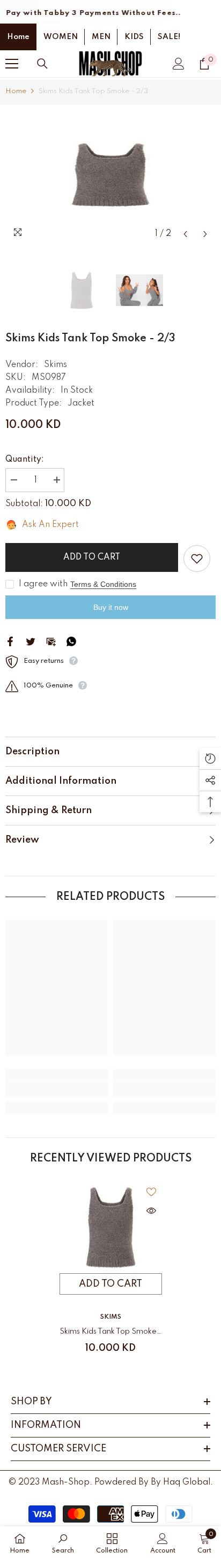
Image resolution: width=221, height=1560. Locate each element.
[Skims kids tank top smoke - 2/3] (111, 1227)
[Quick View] (151, 1211)
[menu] (11, 63)
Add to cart (91, 557)
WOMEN (60, 37)
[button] (185, 234)
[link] (56, 1089)
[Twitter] (30, 641)
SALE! (169, 37)
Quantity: (24, 459)
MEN (101, 37)
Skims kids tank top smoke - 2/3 (111, 1333)
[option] (110, 175)
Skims (55, 365)
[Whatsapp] (71, 641)
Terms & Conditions (103, 584)
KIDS (134, 37)
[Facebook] (10, 641)
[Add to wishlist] (196, 558)
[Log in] (179, 64)
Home (18, 37)
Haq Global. (188, 1482)
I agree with (43, 584)
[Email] (51, 641)
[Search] (42, 63)
